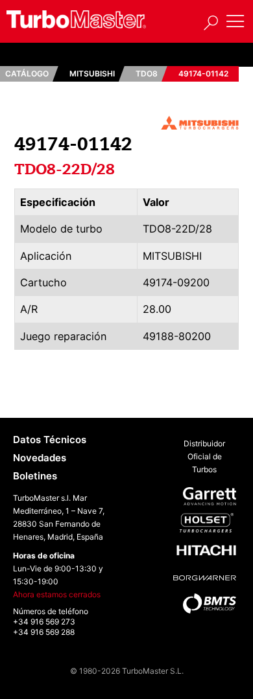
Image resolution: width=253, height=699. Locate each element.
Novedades (39, 458)
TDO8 (147, 73)
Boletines (35, 476)
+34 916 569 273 (44, 621)
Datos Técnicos (49, 439)
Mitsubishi (92, 73)
